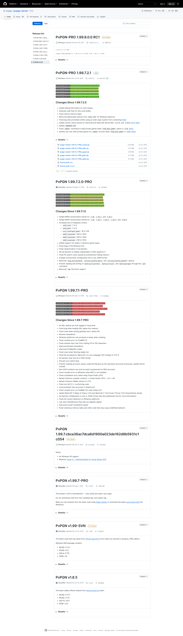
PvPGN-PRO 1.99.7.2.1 (73, 73)
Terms (63, 630)
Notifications (148, 11)
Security (75, 630)
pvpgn (9, 11)
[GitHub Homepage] (46, 630)
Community (88, 630)
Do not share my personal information (127, 630)
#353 (131, 129)
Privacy (69, 630)
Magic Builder (101, 502)
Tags (46, 23)
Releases (37, 23)
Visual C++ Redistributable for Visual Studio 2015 (86, 459)
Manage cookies (110, 630)
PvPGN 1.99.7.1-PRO (72, 290)
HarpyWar (61, 187)
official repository (92, 539)
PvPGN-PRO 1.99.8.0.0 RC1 (78, 37)
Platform (12, 4)
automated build (132, 502)
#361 (137, 123)
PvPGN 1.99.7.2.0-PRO (74, 182)
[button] (102, 59)
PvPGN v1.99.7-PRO (72, 481)
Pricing (74, 4)
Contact (100, 630)
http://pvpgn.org (92, 590)
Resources (36, 4)
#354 (124, 120)
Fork (161, 11)
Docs (95, 630)
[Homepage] (5, 3)
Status (81, 630)
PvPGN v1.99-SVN (71, 526)
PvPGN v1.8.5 (66, 577)
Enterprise (63, 4)
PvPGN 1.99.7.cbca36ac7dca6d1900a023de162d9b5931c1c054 (97, 434)
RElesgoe (61, 42)
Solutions (24, 4)
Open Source (50, 4)
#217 (133, 123)
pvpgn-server (21, 11)
